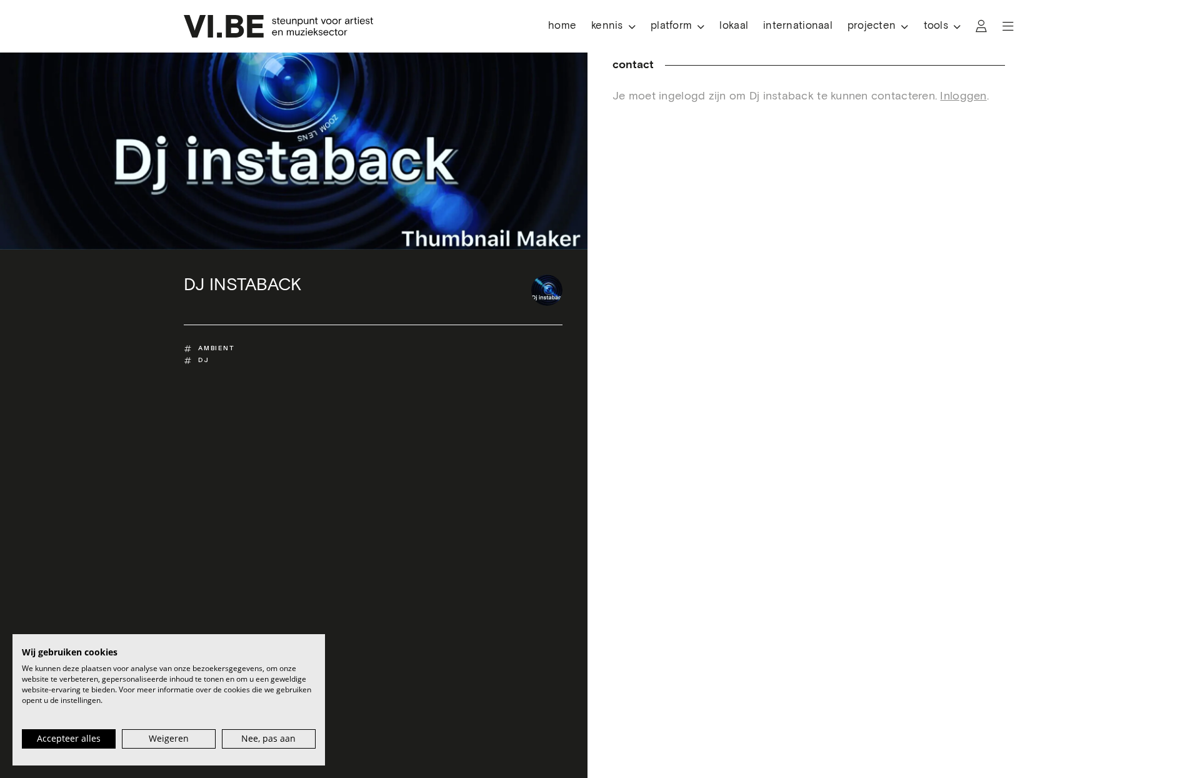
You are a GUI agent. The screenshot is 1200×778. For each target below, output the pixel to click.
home (562, 26)
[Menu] (1008, 26)
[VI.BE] (278, 26)
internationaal (797, 26)
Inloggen (963, 96)
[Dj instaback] (546, 290)
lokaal (733, 26)
